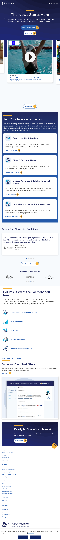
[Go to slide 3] (30, 258)
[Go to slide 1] (26, 258)
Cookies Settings (23, 537)
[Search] (49, 3)
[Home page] (8, 3)
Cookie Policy (31, 533)
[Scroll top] (54, 446)
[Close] (57, 532)
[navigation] (56, 3)
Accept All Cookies (35, 537)
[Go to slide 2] (28, 258)
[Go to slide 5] (33, 258)
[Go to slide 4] (31, 258)
